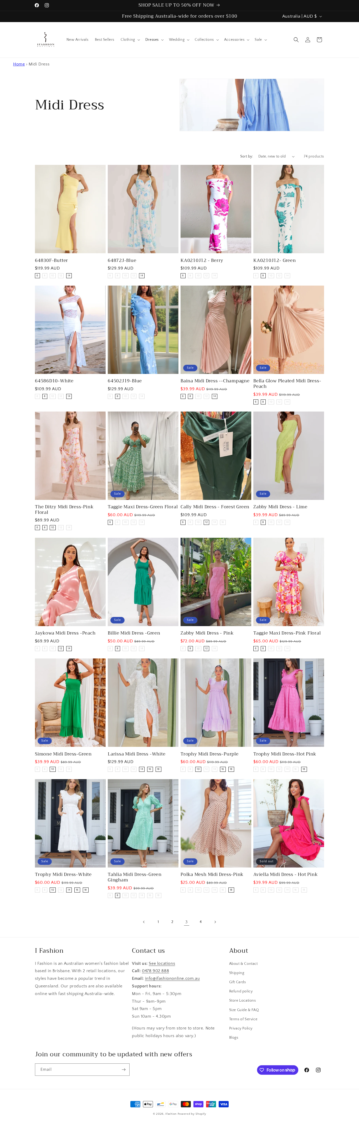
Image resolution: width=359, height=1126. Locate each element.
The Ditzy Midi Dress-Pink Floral (64, 510)
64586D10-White (54, 381)
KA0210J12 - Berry (202, 260)
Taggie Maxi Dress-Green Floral (143, 507)
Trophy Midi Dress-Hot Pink (284, 754)
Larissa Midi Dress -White (137, 754)
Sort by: (246, 156)
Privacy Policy (241, 1028)
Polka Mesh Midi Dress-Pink (212, 875)
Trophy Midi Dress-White (63, 875)
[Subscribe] (123, 1069)
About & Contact (243, 964)
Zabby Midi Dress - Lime (280, 507)
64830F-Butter (51, 260)
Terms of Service (243, 1019)
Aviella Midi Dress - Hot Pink (285, 875)
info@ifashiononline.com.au (172, 978)
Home (19, 64)
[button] (129, 39)
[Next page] (215, 922)
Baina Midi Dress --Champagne (215, 381)
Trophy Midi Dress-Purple (210, 754)
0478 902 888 (155, 971)
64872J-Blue (122, 260)
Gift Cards (237, 982)
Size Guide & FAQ (244, 1010)
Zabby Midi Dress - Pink (207, 633)
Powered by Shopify (192, 1113)
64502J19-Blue (125, 381)
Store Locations (242, 1001)
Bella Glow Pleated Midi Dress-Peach (287, 383)
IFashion (171, 1113)
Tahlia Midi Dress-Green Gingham (135, 877)
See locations (162, 963)
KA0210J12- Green (274, 260)
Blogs (233, 1038)
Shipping (236, 973)
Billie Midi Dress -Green (134, 633)
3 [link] (186, 922)
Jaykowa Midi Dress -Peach (65, 633)
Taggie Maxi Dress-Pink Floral (287, 633)
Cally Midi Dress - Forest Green (215, 507)
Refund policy (241, 992)
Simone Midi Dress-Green (63, 754)
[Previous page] (144, 922)
